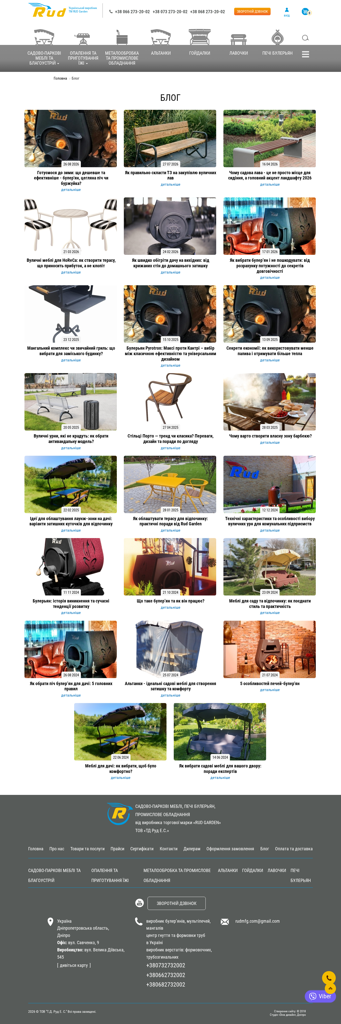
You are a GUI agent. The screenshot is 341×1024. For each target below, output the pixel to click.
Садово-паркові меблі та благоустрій (44, 58)
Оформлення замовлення (230, 848)
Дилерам (191, 848)
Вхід (287, 15)
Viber (325, 996)
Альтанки (161, 53)
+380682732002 (165, 984)
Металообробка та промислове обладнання (122, 58)
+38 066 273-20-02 (132, 11)
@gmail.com (268, 921)
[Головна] (47, 12)
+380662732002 (165, 975)
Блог (264, 848)
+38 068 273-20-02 (207, 11)
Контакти (168, 848)
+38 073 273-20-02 (170, 11)
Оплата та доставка (294, 848)
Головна (60, 78)
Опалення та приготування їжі (83, 58)
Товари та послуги (87, 848)
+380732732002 (165, 965)
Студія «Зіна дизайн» (283, 1015)
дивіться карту (74, 965)
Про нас (56, 848)
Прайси (117, 848)
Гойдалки (199, 53)
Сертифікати (142, 848)
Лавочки (238, 53)
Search (306, 38)
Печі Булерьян (277, 53)
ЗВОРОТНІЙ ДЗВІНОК (252, 11)
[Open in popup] (329, 978)
